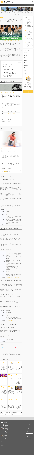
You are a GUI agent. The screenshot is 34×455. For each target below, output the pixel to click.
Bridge (26, 60)
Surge (26, 68)
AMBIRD (26, 57)
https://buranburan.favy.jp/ (10, 224)
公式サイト (5, 123)
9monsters (26, 52)
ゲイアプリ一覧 (4, 446)
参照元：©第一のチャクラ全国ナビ (6, 148)
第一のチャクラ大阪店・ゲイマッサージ (9, 66)
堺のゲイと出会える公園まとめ (8, 75)
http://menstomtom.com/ (9, 320)
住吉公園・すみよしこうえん (8, 76)
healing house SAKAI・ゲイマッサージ (9, 72)
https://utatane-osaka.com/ (12, 113)
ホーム (3, 443)
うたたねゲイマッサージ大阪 (7, 64)
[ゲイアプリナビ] (7, 3)
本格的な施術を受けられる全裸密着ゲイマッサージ (12, 40)
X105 (26, 73)
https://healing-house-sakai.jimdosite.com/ (12, 277)
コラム (1, 17)
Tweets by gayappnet (13, 423)
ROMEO (26, 70)
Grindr (26, 55)
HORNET (26, 65)
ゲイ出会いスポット (3, 344)
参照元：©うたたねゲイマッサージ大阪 (7, 92)
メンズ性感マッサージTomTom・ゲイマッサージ (11, 73)
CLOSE (19, 62)
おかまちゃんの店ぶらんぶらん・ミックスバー (10, 69)
